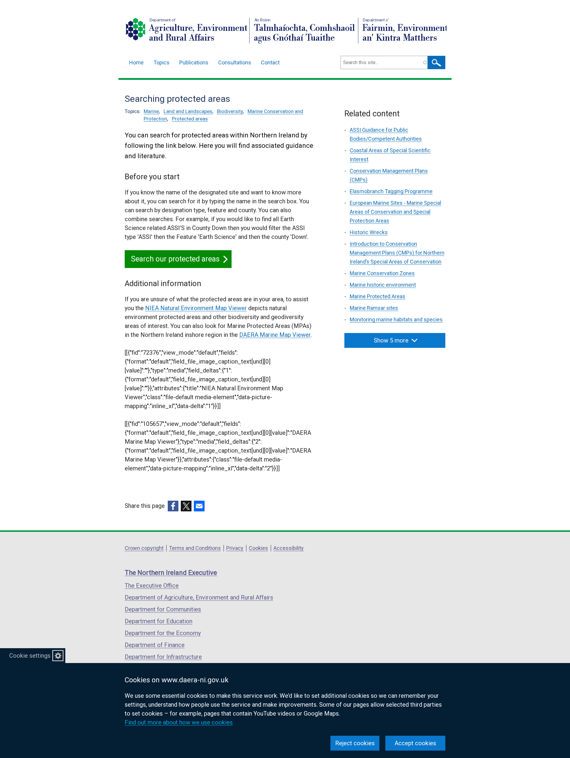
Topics (161, 62)
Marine (151, 111)
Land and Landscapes (188, 111)
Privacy (234, 548)
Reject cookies (355, 743)
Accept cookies (415, 743)
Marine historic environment (383, 285)
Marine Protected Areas (377, 296)
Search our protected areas (175, 259)
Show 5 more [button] (391, 340)
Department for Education (158, 621)
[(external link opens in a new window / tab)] (173, 506)
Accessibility (288, 548)
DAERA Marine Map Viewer (275, 334)
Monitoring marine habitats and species (396, 319)
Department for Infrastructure (163, 656)
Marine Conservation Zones (382, 273)
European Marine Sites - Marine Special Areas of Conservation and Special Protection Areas (395, 212)
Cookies (258, 548)
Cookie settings (29, 655)
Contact (270, 62)
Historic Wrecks (369, 232)
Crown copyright (144, 548)
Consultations (234, 62)
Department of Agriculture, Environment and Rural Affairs (199, 597)
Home (136, 62)
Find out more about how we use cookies (179, 722)
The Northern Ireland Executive (171, 572)
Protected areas (190, 119)
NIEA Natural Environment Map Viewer (196, 308)
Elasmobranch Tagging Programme (391, 191)
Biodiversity (230, 111)
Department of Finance (155, 644)
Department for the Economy (163, 633)
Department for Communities (163, 609)
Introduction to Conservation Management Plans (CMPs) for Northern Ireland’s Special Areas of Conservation (397, 253)
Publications (193, 62)
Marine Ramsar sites (374, 308)
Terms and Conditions (195, 548)
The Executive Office (152, 585)
